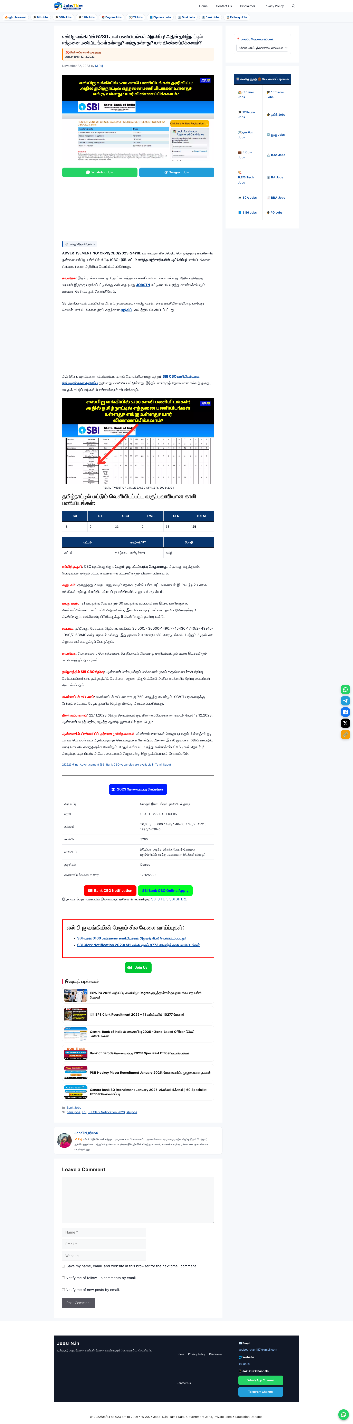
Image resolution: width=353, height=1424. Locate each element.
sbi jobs (131, 1112)
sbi (84, 1112)
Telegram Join (179, 172)
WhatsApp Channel (260, 1380)
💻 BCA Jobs (247, 197)
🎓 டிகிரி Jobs (276, 114)
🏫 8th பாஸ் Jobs (246, 94)
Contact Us (224, 6)
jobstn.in (244, 1363)
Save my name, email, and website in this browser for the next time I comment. (132, 1266)
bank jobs (73, 1112)
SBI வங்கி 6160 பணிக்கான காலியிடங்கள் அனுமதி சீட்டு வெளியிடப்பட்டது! (131, 938)
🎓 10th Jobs (63, 17)
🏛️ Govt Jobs (186, 17)
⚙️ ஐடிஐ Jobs (276, 135)
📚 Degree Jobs (112, 17)
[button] (293, 6)
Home (203, 6)
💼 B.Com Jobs (245, 155)
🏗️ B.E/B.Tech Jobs (246, 177)
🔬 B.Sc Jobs (276, 155)
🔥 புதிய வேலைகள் (15, 17)
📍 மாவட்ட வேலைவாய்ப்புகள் (255, 39)
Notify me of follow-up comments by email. (101, 1278)
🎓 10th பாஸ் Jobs (275, 94)
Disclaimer (247, 6)
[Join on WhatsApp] (343, 1414)
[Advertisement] (138, 208)
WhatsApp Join (102, 172)
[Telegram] (345, 700)
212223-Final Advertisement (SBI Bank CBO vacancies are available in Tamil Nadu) (116, 764)
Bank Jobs (74, 1107)
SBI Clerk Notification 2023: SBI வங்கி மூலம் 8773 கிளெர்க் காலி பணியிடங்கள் (138, 945)
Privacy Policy (274, 6)
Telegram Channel (261, 1391)
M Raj (79, 1139)
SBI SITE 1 (159, 899)
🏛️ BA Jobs (275, 177)
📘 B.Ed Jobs (247, 213)
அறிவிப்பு (127, 310)
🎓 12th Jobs (86, 17)
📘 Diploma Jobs (160, 17)
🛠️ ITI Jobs (135, 17)
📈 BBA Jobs (276, 197)
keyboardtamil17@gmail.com (257, 1349)
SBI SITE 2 (177, 899)
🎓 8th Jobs (40, 17)
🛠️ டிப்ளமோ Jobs (246, 134)
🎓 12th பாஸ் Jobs (246, 114)
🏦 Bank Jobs (210, 17)
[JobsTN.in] (69, 6)
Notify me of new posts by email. (93, 1290)
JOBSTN (143, 285)
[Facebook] (345, 712)
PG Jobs (276, 213)
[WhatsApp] (345, 689)
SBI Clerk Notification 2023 (106, 1112)
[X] (345, 723)
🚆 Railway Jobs (236, 17)
